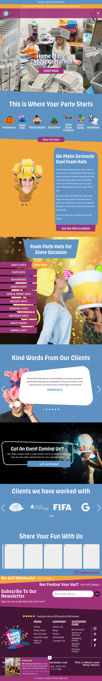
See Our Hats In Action (76, 228)
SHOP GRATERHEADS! (51, 2)
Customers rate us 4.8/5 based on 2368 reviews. (58, 616)
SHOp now (40, 264)
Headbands (18, 279)
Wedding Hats (18, 308)
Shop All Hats (51, 139)
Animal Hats (18, 330)
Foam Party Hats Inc (56, 678)
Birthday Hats (18, 315)
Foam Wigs (19, 272)
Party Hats (18, 264)
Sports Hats (19, 286)
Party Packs (18, 323)
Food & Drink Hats (18, 293)
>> (97, 594)
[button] (98, 13)
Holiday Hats (18, 301)
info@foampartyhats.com (51, 662)
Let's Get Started (49, 464)
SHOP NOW (51, 71)
